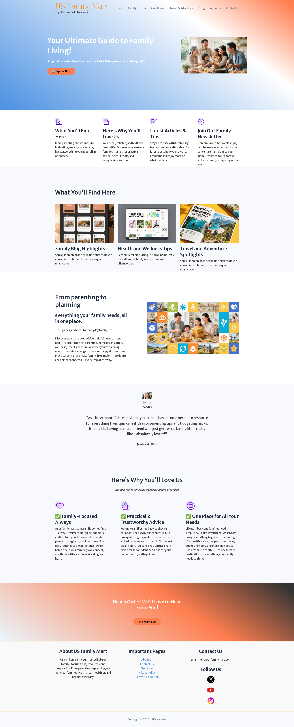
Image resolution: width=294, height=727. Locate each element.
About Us (147, 659)
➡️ (61, 71)
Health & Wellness (153, 8)
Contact (231, 8)
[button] (219, 8)
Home (119, 8)
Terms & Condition (147, 677)
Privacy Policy (146, 672)
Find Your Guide (147, 621)
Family (132, 8)
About (214, 8)
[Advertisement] (147, 39)
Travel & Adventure (182, 8)
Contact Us (147, 664)
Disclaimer (147, 668)
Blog (202, 8)
